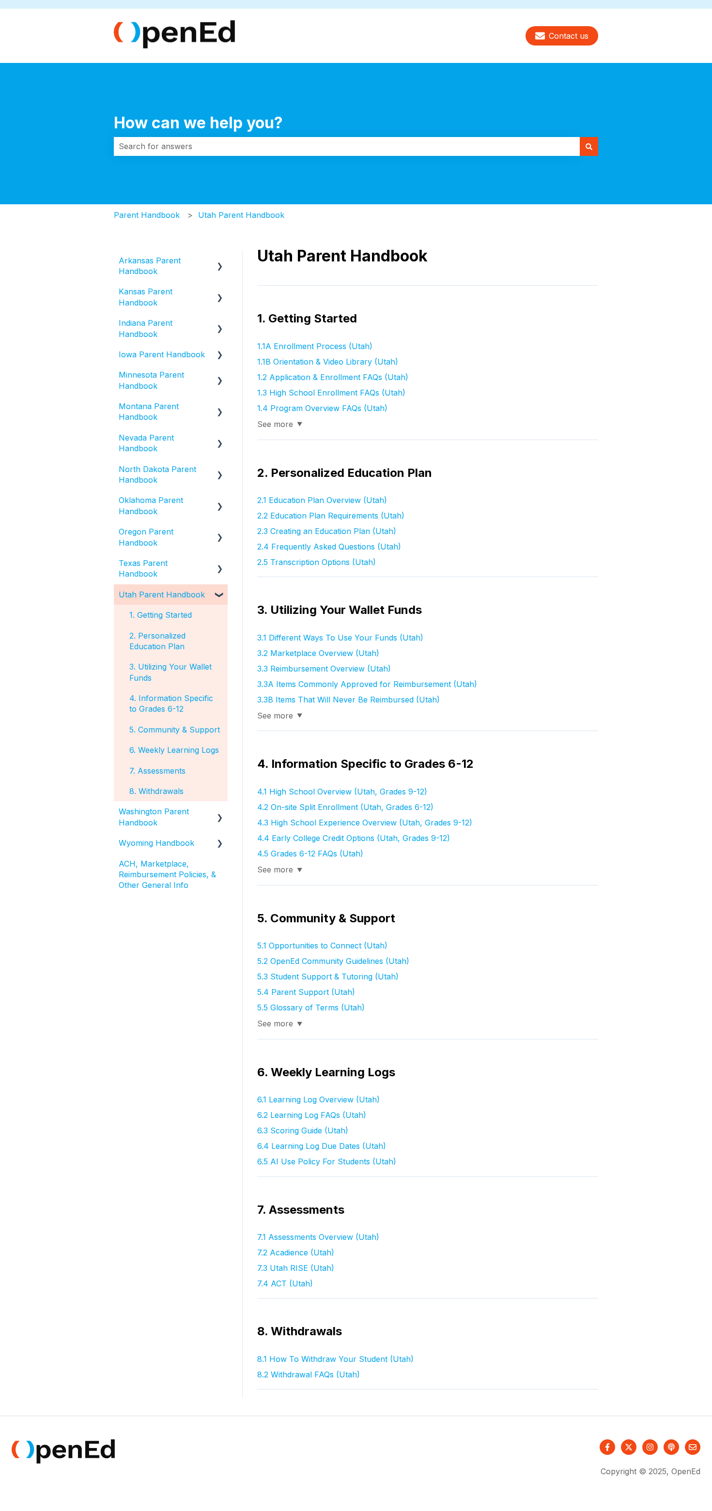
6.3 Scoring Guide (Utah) (302, 1130)
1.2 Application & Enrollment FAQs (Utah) (332, 377)
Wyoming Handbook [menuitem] (156, 843)
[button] (220, 261)
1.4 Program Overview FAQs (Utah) (322, 408)
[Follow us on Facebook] (607, 1447)
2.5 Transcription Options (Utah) (316, 562)
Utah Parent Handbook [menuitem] (162, 594)
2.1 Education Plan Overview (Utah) (322, 500)
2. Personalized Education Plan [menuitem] (157, 641)
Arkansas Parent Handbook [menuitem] (150, 266)
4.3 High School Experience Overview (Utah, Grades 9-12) (364, 822)
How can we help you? (198, 122)
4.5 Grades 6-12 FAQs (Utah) (310, 853)
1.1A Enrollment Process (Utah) (314, 346)
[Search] (589, 146)
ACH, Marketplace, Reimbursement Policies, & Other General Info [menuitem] (167, 874)
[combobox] (347, 146)
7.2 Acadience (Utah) (295, 1252)
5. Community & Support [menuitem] (174, 729)
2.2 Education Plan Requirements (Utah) (330, 515)
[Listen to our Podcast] (671, 1447)
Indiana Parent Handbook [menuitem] (145, 328)
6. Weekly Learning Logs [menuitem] (174, 750)
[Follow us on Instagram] (650, 1447)
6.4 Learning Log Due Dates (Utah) (321, 1146)
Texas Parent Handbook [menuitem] (143, 568)
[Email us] (692, 1447)
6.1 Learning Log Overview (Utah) (318, 1099)
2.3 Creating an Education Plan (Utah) (326, 531)
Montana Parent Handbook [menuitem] (149, 411)
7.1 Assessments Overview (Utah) (318, 1237)
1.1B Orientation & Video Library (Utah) (327, 361)
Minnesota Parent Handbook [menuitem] (151, 380)
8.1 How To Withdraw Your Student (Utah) (335, 1359)
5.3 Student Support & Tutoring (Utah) (328, 976)
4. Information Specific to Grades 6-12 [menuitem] (171, 703)
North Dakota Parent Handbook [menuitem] (157, 474)
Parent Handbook (147, 215)
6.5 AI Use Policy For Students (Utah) (326, 1161)
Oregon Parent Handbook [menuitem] (146, 537)
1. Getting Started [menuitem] (160, 615)
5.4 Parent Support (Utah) (306, 992)
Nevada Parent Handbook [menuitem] (146, 443)
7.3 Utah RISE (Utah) (295, 1268)
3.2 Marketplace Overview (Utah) (318, 653)
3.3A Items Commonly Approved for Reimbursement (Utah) (367, 684)
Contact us (568, 36)
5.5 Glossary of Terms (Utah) (311, 1007)
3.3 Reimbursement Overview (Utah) (324, 668)
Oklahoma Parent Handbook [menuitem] (151, 505)
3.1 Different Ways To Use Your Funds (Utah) (340, 637)
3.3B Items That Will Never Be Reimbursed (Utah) (348, 699)
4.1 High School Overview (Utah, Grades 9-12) (342, 791)
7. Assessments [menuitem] (157, 771)
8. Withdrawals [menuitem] (156, 791)
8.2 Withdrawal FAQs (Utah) (308, 1374)
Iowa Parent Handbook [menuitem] (162, 354)
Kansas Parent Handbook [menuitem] (145, 297)
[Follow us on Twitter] (628, 1447)
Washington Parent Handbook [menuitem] (154, 817)
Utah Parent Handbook (241, 215)
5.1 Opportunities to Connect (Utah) (322, 945)
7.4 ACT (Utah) (285, 1283)
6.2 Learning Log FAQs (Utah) (311, 1115)
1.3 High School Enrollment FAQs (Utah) (331, 392)
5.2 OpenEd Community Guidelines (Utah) (333, 961)
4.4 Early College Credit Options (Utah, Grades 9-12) (353, 838)
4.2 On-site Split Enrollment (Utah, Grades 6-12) (345, 807)
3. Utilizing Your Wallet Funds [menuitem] (170, 672)
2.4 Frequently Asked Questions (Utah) (329, 546)
